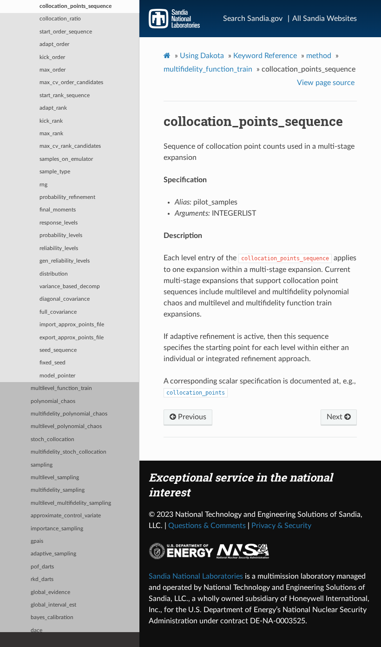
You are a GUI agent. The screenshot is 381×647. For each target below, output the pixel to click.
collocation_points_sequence (75, 6)
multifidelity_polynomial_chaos (69, 413)
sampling (42, 465)
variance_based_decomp (69, 286)
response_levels (58, 222)
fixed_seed (52, 362)
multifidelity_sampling (58, 490)
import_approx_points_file (71, 324)
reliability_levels (58, 248)
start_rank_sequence (64, 95)
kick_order (52, 57)
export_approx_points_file (71, 337)
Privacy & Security (281, 525)
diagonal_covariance (64, 299)
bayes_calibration (52, 617)
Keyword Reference (265, 55)
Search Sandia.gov (252, 18)
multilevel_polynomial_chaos (66, 426)
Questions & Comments (207, 525)
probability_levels (60, 235)
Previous (191, 417)
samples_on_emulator (66, 159)
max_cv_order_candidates (71, 82)
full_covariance (58, 312)
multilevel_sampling (55, 477)
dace (36, 630)
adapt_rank (53, 108)
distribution (53, 274)
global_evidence (50, 592)
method (318, 55)
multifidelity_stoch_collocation (68, 452)
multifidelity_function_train (208, 69)
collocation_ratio (60, 18)
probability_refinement (67, 197)
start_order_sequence (65, 31)
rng (43, 184)
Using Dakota (202, 55)
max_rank (51, 133)
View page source (326, 82)
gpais (37, 541)
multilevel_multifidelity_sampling (71, 503)
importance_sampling (57, 528)
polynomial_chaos (53, 401)
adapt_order (54, 44)
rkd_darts (42, 579)
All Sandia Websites (324, 18)
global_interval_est (53, 604)
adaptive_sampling (53, 553)
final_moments (57, 209)
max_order (52, 70)
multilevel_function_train (61, 388)
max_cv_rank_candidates (70, 146)
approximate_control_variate (66, 515)
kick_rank (51, 121)
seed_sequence (58, 350)
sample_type (54, 171)
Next (335, 417)
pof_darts (42, 566)
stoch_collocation (52, 439)
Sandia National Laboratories (196, 576)
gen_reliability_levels (64, 261)
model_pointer (57, 375)
